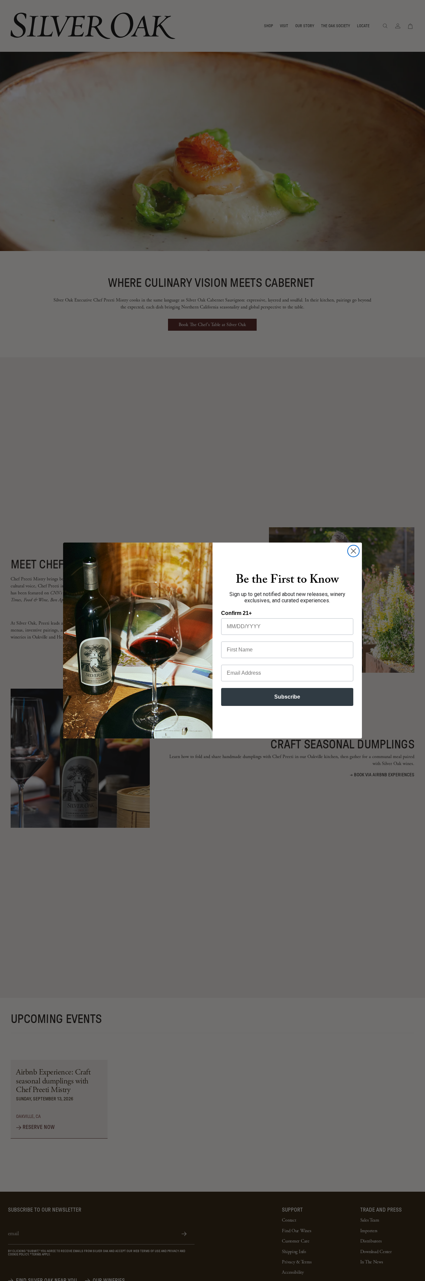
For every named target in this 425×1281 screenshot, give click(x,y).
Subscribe (287, 697)
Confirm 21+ (236, 613)
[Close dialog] (353, 551)
